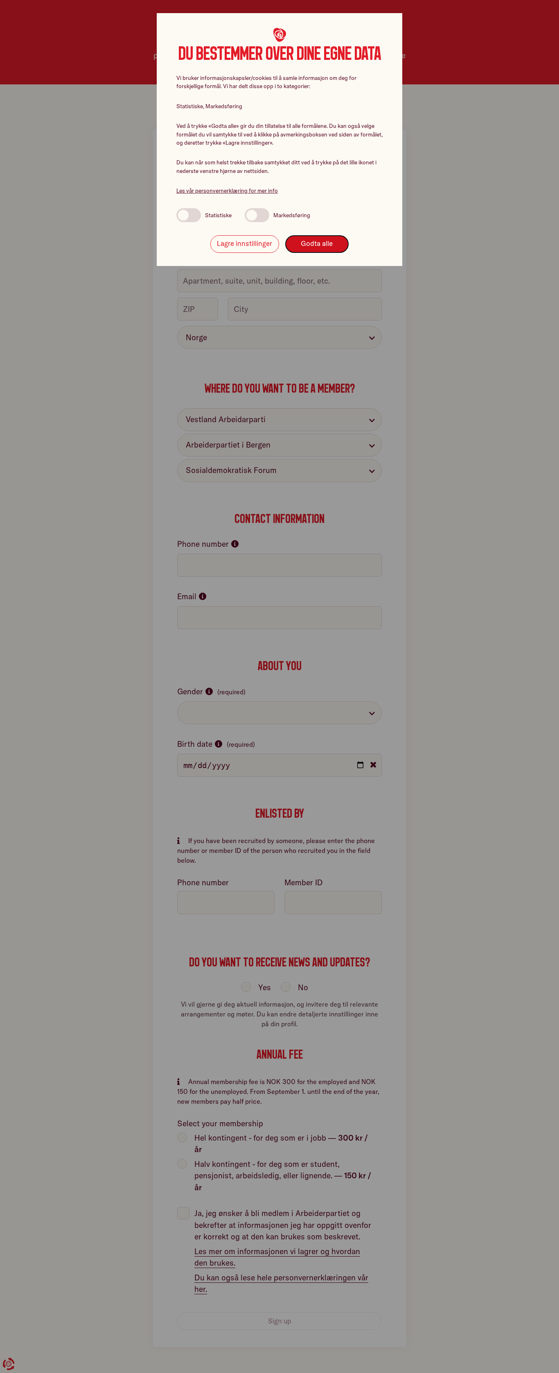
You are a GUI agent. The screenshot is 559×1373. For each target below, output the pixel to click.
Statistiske (218, 215)
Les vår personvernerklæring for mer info (227, 190)
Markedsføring (291, 215)
